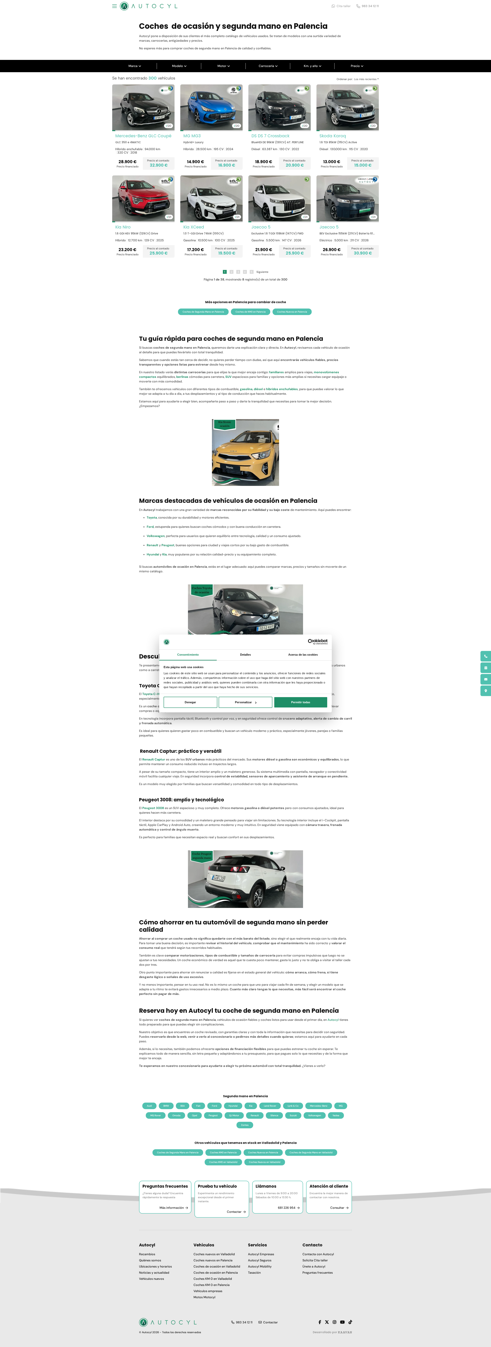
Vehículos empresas (208, 1291)
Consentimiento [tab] (188, 654)
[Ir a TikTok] (350, 1322)
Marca (133, 66)
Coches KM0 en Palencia (223, 1152)
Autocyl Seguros (259, 1260)
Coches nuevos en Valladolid (214, 1254)
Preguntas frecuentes (317, 1273)
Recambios (147, 1254)
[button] (113, 130)
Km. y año (311, 66)
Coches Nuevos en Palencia (292, 311)
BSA (182, 1105)
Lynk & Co (293, 1105)
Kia (164, 554)
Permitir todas (300, 702)
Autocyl (333, 1020)
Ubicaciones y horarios (155, 1266)
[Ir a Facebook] (320, 1322)
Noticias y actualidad (154, 1273)
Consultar (337, 1208)
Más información (172, 1208)
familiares (276, 372)
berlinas (182, 377)
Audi (149, 1105)
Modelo (177, 66)
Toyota (152, 517)
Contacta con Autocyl (318, 1254)
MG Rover (155, 1115)
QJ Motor (234, 1115)
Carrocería (266, 66)
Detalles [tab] (245, 654)
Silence (274, 1115)
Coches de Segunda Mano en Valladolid (311, 1152)
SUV (228, 377)
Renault (152, 545)
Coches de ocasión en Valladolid (217, 1266)
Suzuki (293, 1115)
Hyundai (153, 554)
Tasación (254, 1273)
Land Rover (270, 1105)
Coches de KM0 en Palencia (251, 311)
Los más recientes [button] (365, 79)
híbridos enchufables (282, 389)
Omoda (176, 1115)
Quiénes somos (150, 1260)
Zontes (245, 1125)
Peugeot (167, 545)
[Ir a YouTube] (342, 1322)
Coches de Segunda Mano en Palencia (203, 311)
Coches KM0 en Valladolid (223, 1162)
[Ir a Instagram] (334, 1322)
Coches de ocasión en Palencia (216, 1273)
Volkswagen (156, 536)
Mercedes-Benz (318, 1105)
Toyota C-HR (151, 694)
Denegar (190, 702)
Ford (150, 527)
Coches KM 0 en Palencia (212, 1285)
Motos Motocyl (204, 1297)
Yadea (336, 1115)
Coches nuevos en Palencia (213, 1260)
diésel (258, 389)
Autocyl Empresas (261, 1254)
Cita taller (344, 6)
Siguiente (262, 272)
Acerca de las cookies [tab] (303, 654)
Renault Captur (153, 759)
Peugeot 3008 (153, 808)
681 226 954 (286, 1208)
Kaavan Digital (345, 1332)
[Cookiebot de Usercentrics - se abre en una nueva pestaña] (311, 642)
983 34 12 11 (370, 6)
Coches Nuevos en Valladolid (264, 1162)
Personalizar (243, 702)
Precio (355, 66)
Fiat (198, 1105)
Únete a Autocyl (313, 1266)
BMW (166, 1105)
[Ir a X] (327, 1322)
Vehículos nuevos (151, 1279)
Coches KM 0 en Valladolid (213, 1279)
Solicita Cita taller (315, 1260)
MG (341, 1105)
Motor (221, 66)
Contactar (234, 1212)
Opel (194, 1115)
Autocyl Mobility (260, 1266)
